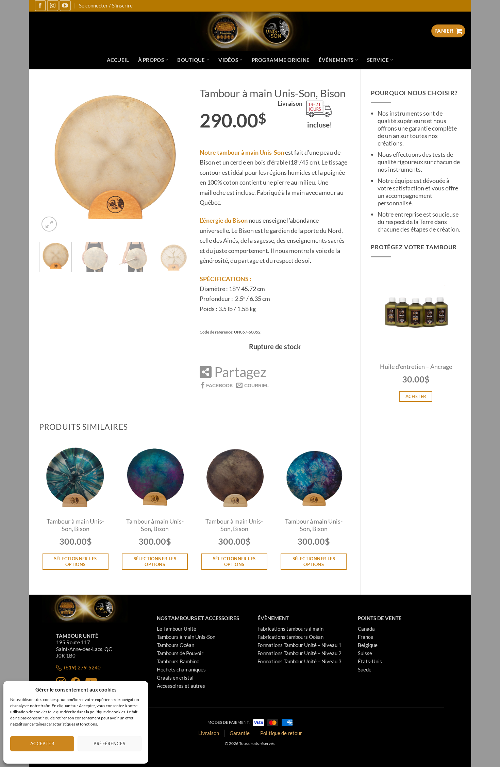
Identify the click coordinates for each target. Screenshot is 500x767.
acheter (416, 396)
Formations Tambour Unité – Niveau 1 (299, 645)
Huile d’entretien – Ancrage (416, 366)
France (365, 637)
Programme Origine (281, 60)
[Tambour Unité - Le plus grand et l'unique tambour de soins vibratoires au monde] (250, 31)
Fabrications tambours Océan (290, 637)
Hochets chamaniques (181, 669)
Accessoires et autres (181, 686)
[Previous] (51, 158)
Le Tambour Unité (176, 629)
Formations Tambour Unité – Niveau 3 (299, 661)
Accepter (42, 743)
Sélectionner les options (75, 561)
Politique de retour (281, 733)
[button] (49, 224)
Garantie (240, 733)
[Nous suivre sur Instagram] (52, 5)
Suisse (365, 653)
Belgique (368, 645)
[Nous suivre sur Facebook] (40, 5)
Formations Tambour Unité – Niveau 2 (299, 653)
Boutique (191, 60)
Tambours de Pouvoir (180, 653)
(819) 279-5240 (82, 667)
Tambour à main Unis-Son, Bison (75, 525)
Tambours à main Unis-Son (186, 637)
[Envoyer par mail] (252, 385)
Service (378, 60)
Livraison (208, 733)
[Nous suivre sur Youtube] (65, 5)
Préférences (109, 743)
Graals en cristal (175, 678)
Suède (364, 669)
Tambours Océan (175, 645)
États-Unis (370, 661)
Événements (336, 60)
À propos (151, 60)
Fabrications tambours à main (290, 629)
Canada (366, 629)
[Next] (178, 158)
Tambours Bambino (178, 661)
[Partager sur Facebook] (216, 385)
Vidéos (228, 60)
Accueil (118, 60)
